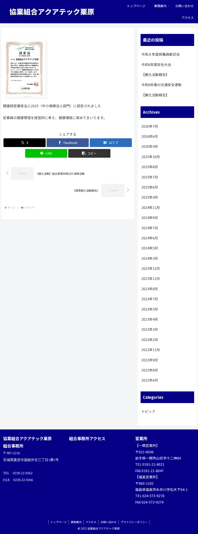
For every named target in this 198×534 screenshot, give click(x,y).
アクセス (91, 522)
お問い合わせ (108, 522)
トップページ (58, 522)
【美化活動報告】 (155, 74)
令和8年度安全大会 (156, 64)
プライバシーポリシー (134, 522)
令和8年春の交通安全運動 (161, 84)
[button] (89, 153)
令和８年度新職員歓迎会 (160, 54)
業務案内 (76, 522)
